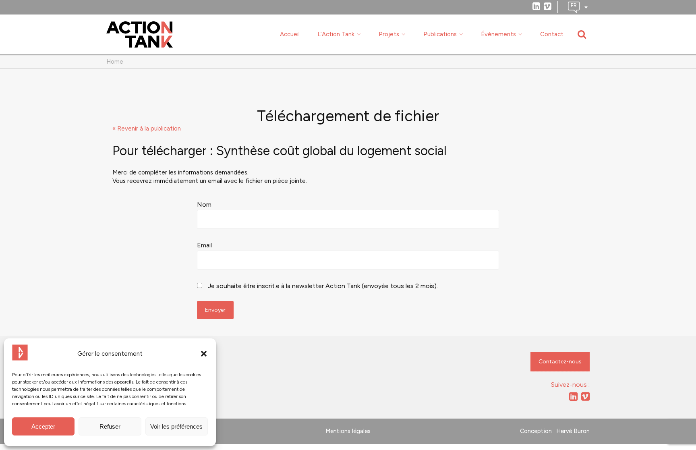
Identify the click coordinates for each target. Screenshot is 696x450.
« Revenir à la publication (146, 128)
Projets (389, 34)
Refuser (109, 426)
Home (114, 61)
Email (204, 245)
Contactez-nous (560, 361)
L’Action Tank (335, 34)
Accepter (43, 426)
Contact (551, 34)
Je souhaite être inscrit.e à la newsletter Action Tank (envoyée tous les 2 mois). (322, 286)
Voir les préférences (176, 426)
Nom (204, 204)
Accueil (290, 34)
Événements (498, 34)
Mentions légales (348, 431)
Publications (440, 34)
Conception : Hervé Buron (555, 431)
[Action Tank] (139, 34)
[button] (204, 354)
